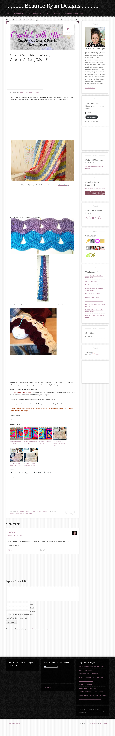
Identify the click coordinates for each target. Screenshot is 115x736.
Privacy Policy (47, 687)
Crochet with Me (20, 513)
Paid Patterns (56, 13)
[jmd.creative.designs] (102, 248)
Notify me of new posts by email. (17, 618)
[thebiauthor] (87, 248)
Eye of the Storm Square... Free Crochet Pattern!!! (91, 691)
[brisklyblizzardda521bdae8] (87, 254)
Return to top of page (14, 723)
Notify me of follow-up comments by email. (20, 614)
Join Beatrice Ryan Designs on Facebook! (22, 664)
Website (32, 612)
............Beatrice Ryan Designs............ (52, 5)
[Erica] (92, 254)
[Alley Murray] (92, 248)
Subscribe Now (91, 117)
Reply (11, 550)
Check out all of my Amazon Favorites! (95, 188)
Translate (97, 354)
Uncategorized (43, 511)
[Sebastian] (92, 241)
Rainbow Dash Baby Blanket (92, 297)
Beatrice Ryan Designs (26, 92)
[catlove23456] (97, 241)
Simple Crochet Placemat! (91, 281)
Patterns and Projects (32, 511)
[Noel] (87, 241)
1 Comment (37, 92)
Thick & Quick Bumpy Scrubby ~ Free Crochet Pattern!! (92, 695)
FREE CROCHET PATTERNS (92, 293)
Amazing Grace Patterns (34, 13)
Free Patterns (46, 13)
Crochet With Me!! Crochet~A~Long (72, 13)
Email (32, 608)
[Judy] (97, 248)
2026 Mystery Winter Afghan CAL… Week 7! (30, 464)
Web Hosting (94, 723)
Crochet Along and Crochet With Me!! (94, 301)
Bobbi (11, 532)
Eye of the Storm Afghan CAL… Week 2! (45, 442)
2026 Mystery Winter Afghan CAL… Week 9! (15, 464)
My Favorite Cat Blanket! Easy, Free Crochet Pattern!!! (92, 677)
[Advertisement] (42, 77)
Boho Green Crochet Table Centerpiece (95, 285)
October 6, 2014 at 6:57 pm (15, 535)
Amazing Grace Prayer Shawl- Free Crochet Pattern (91, 666)
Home (9, 13)
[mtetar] (102, 241)
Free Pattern (29, 513)
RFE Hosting (103, 723)
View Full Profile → (90, 88)
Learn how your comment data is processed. (41, 629)
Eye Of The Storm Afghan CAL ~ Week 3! (30, 442)
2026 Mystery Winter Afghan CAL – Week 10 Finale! (59, 443)
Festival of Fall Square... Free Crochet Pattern (90, 699)
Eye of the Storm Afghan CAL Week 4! (16, 442)
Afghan (12, 513)
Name (32, 604)
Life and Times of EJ (19, 13)
